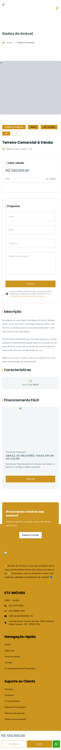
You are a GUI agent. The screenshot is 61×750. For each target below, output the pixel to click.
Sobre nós (7, 650)
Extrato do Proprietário (13, 707)
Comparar (7, 695)
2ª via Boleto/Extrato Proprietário (18, 668)
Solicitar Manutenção (13, 713)
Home (9, 42)
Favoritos (7, 689)
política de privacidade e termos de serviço (27, 296)
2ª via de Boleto (10, 701)
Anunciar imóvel (10, 656)
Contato (6, 662)
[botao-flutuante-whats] (56, 744)
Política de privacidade (13, 719)
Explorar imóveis (30, 535)
